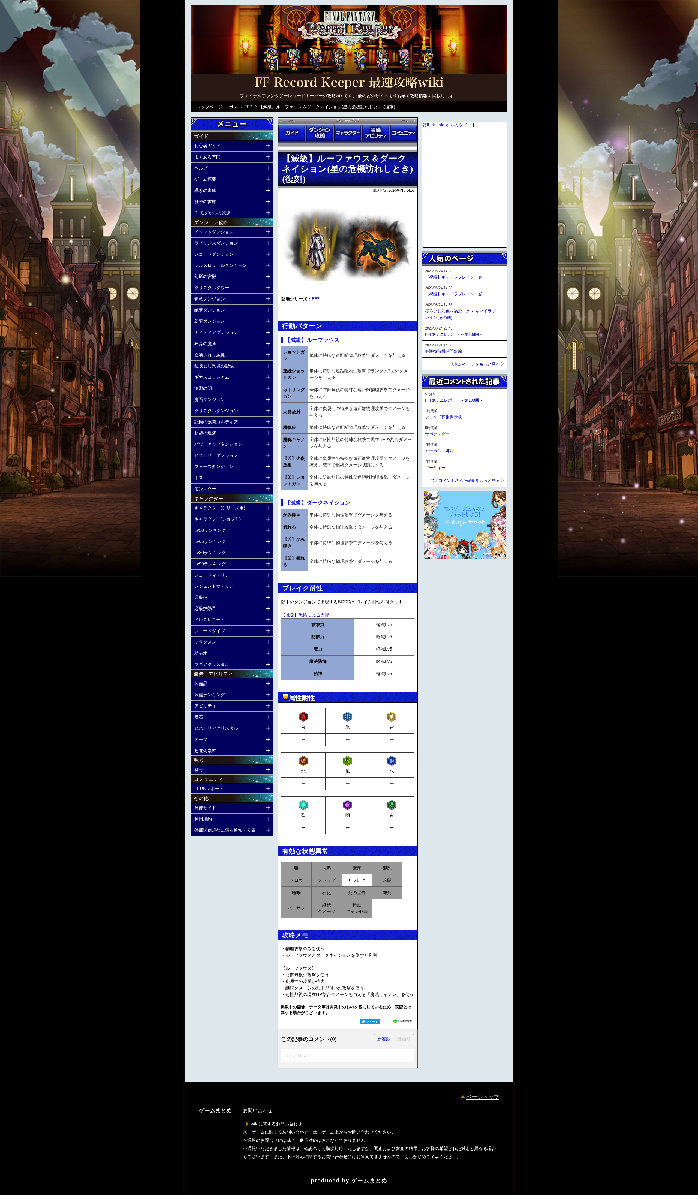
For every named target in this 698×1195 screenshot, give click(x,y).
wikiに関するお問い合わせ (276, 1124)
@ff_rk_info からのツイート (449, 125)
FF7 (316, 299)
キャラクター (348, 132)
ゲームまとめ (369, 1181)
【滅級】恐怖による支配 (305, 615)
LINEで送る (403, 1021)
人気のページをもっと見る (475, 364)
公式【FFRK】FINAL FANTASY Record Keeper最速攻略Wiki (349, 83)
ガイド (292, 132)
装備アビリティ (375, 132)
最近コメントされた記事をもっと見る (465, 480)
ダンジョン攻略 (319, 132)
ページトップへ (436, 574)
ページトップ (482, 1097)
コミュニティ (403, 132)
